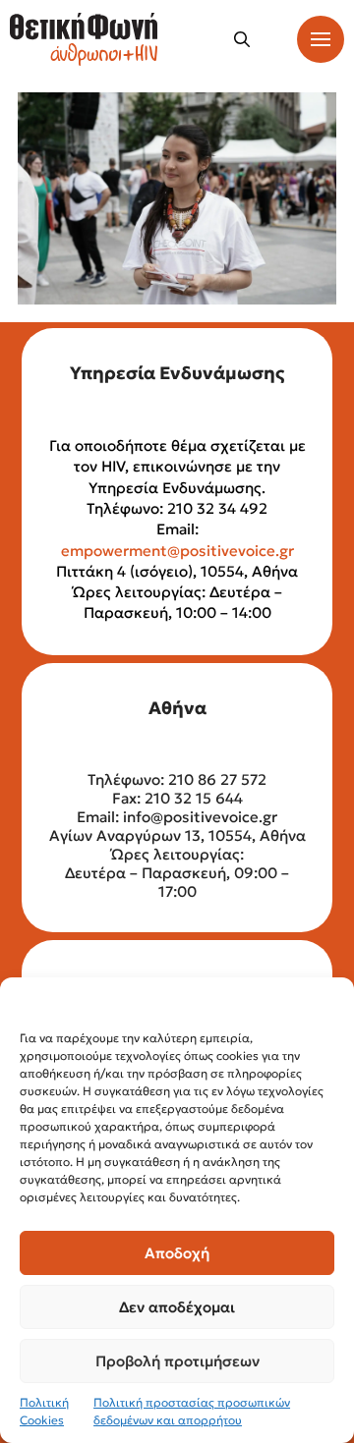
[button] (242, 39)
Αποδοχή (177, 1253)
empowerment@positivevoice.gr (177, 550)
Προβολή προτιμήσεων (177, 1361)
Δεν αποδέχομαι (177, 1307)
